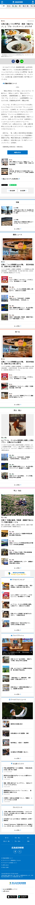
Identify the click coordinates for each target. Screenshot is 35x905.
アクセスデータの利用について (9, 862)
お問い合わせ (5, 865)
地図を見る (17, 152)
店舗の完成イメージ (11, 83)
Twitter (20, 851)
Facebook (15, 851)
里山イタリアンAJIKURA (10, 179)
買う (20, 6)
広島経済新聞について (7, 858)
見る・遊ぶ (14, 6)
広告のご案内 (5, 867)
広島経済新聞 (17, 2)
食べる (8, 6)
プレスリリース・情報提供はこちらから (11, 860)
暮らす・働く (26, 6)
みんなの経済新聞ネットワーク (17, 883)
